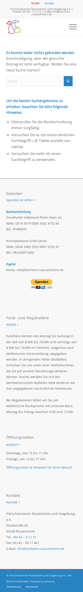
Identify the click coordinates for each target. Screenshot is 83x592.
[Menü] (71, 26)
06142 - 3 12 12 (31, 11)
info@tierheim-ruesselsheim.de (51, 13)
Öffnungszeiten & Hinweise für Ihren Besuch (39, 467)
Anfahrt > (13, 445)
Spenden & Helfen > (21, 200)
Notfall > (12, 324)
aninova (49, 581)
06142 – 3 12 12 (24, 537)
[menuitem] (35, 3)
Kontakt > (13, 502)
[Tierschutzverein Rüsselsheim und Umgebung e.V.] (34, 26)
